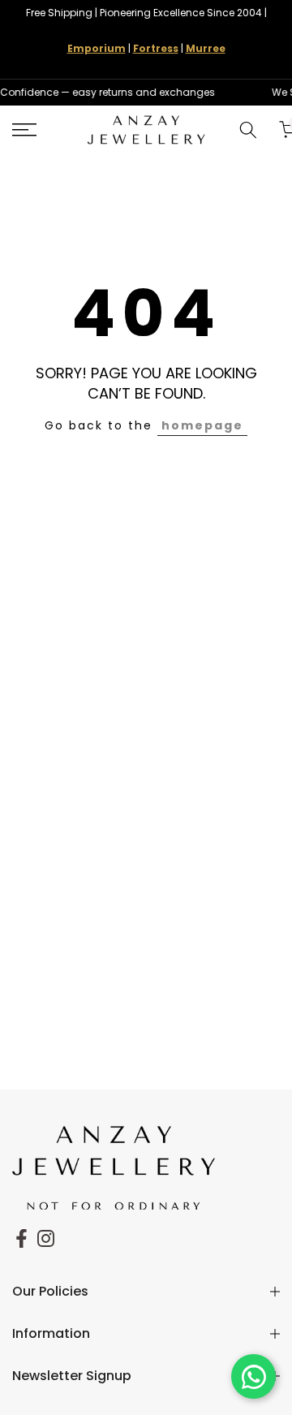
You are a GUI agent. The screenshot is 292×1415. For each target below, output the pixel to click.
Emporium (96, 48)
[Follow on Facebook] (21, 1238)
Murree (205, 48)
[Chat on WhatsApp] (253, 1376)
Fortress (155, 48)
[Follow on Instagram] (45, 1238)
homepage (202, 425)
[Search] (248, 130)
